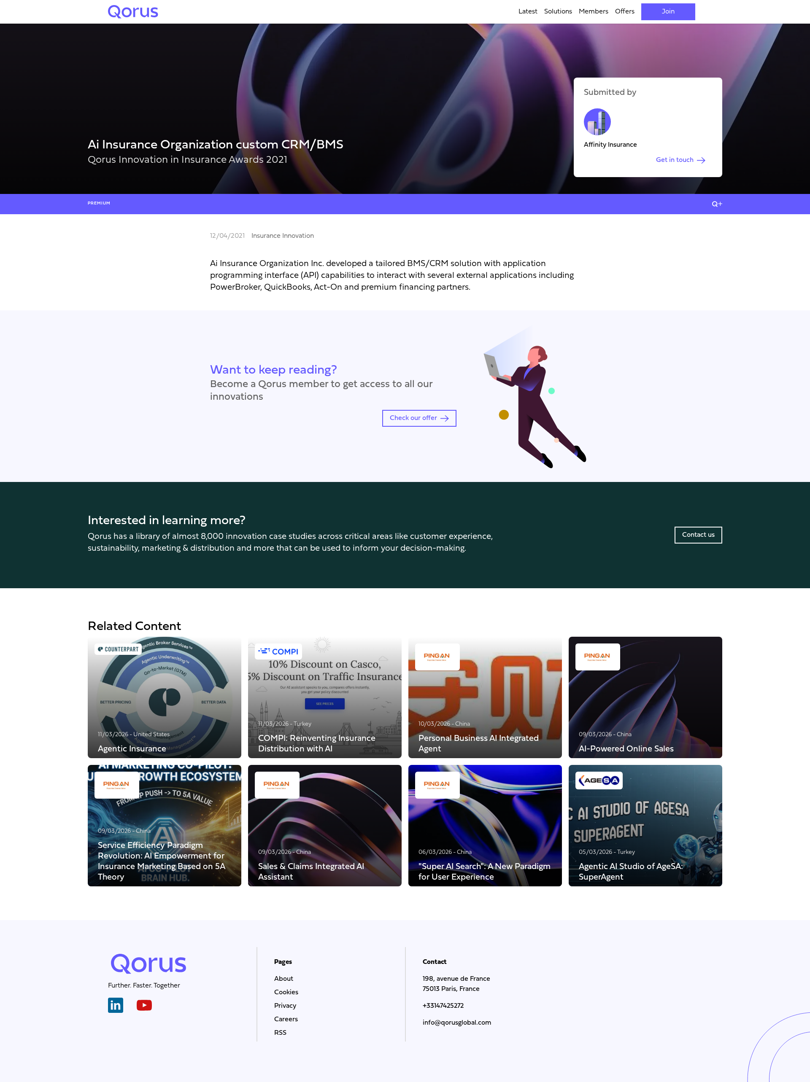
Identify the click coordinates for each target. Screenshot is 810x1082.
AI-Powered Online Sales (626, 748)
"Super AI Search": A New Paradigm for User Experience (484, 872)
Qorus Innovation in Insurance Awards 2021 (187, 160)
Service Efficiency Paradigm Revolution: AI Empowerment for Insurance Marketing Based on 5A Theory (161, 861)
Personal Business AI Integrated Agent (478, 743)
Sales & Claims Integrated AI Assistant (311, 872)
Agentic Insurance (132, 748)
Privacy (285, 1006)
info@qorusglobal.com (457, 1023)
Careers (286, 1019)
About (283, 979)
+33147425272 (443, 1006)
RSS (280, 1033)
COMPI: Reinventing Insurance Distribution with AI (316, 743)
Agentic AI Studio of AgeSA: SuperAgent (631, 872)
